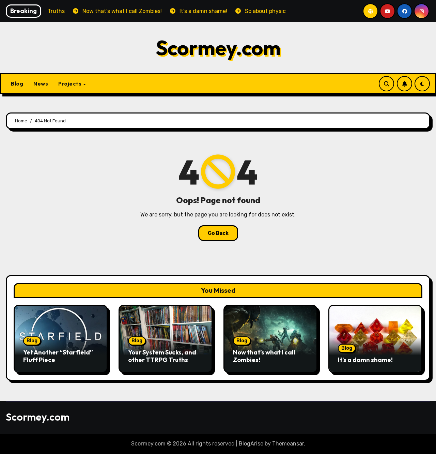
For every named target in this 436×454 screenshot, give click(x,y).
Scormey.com (218, 48)
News (40, 83)
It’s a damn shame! (365, 360)
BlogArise (251, 443)
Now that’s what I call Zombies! (264, 356)
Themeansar (288, 443)
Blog (17, 83)
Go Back (218, 233)
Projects (70, 83)
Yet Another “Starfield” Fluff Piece (58, 356)
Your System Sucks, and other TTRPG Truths (162, 356)
